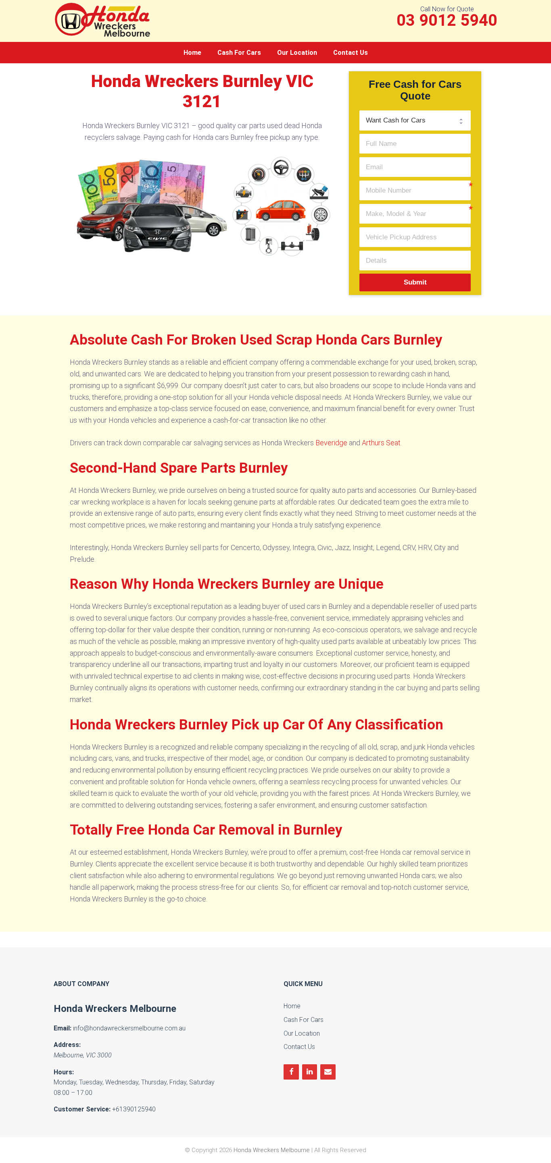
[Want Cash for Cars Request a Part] (415, 120)
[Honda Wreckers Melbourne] (104, 19)
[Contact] (328, 1072)
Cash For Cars (239, 52)
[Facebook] (291, 1072)
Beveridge (331, 442)
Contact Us (350, 52)
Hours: (64, 1072)
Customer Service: (82, 1109)
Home (192, 52)
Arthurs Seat (381, 442)
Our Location (297, 52)
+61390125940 (134, 1109)
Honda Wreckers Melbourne (115, 1008)
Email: (62, 1028)
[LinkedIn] (309, 1072)
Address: (67, 1045)
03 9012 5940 (447, 20)
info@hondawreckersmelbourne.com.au (129, 1028)
